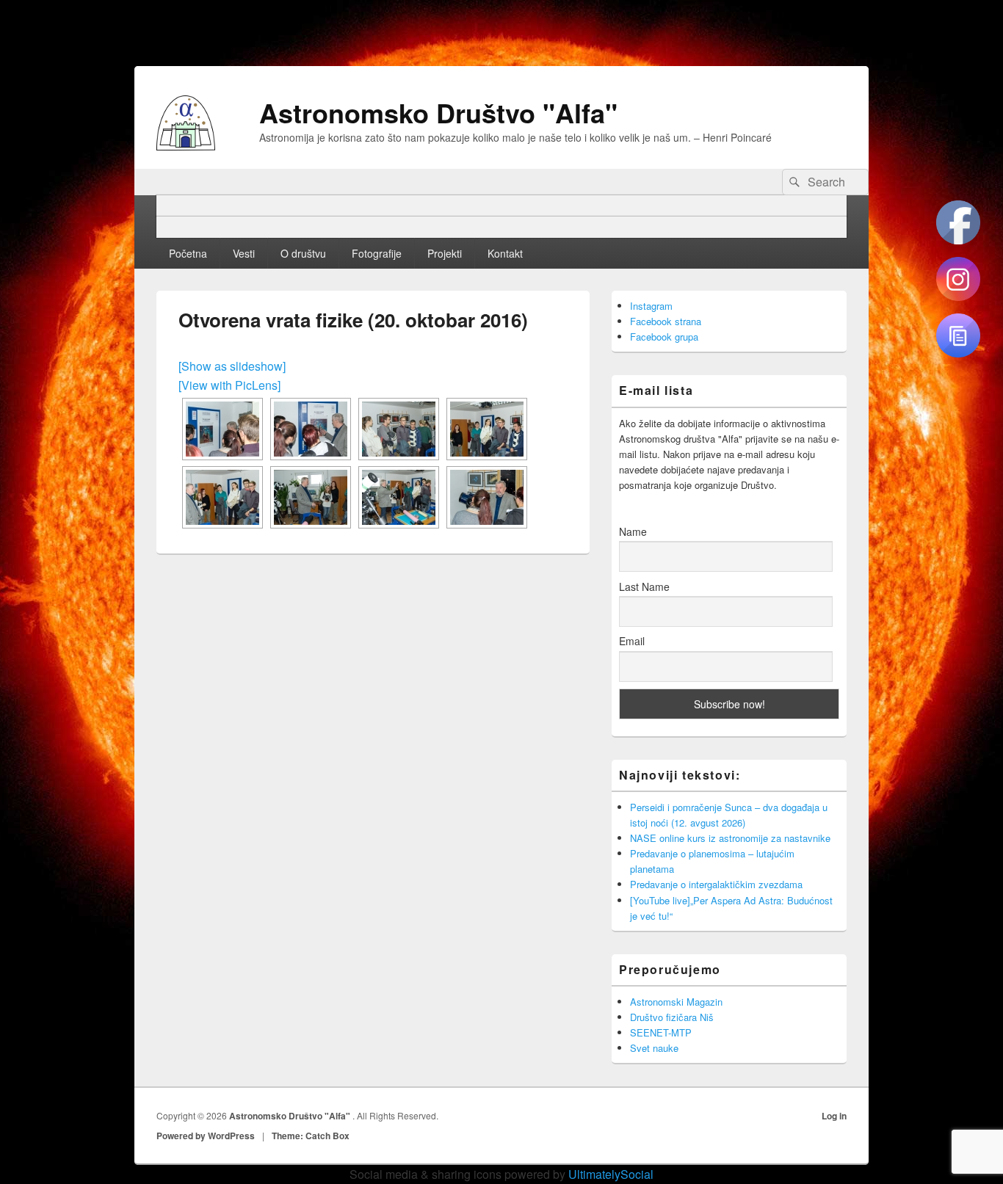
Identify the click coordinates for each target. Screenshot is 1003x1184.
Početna (188, 253)
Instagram (651, 306)
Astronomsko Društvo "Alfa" (438, 112)
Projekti (444, 253)
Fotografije (377, 253)
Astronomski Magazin (676, 1002)
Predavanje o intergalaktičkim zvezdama (716, 884)
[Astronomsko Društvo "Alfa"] (185, 145)
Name (633, 531)
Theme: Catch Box (311, 1135)
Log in (834, 1115)
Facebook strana (665, 321)
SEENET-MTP (661, 1032)
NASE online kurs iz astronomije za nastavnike (730, 838)
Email (632, 640)
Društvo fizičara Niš (672, 1017)
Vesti (244, 253)
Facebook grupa (664, 337)
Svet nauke (654, 1048)
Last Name (644, 586)
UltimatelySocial (610, 1174)
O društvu (303, 253)
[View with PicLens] (229, 385)
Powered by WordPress (205, 1135)
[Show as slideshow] (232, 365)
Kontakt (505, 253)
